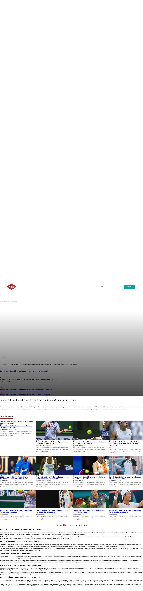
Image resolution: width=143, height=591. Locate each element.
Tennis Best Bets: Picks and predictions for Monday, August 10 (125, 477)
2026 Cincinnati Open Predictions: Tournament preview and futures (14, 477)
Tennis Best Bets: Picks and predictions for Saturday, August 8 (52, 511)
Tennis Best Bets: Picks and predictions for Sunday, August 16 (52, 442)
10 (74, 525)
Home (1, 301)
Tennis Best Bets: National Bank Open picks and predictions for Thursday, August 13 (124, 443)
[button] (102, 286)
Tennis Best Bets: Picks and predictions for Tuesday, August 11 (89, 477)
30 (79, 525)
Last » (85, 525)
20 (76, 525)
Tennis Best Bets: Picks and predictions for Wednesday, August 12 (52, 477)
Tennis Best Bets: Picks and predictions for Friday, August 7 (89, 511)
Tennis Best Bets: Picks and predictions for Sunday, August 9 (16, 511)
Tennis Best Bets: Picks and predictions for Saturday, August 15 (89, 442)
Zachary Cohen (5, 429)
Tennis (1, 424)
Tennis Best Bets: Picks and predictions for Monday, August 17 (16, 426)
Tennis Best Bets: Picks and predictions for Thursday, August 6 (125, 511)
